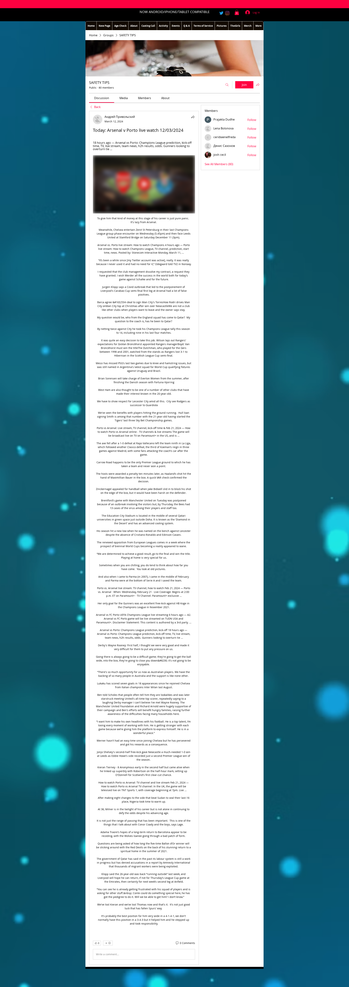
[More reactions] (108, 943)
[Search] (227, 84)
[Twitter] (221, 13)
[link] (101, 98)
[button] (236, 12)
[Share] (193, 117)
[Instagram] (227, 13)
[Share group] (258, 84)
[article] (144, 538)
